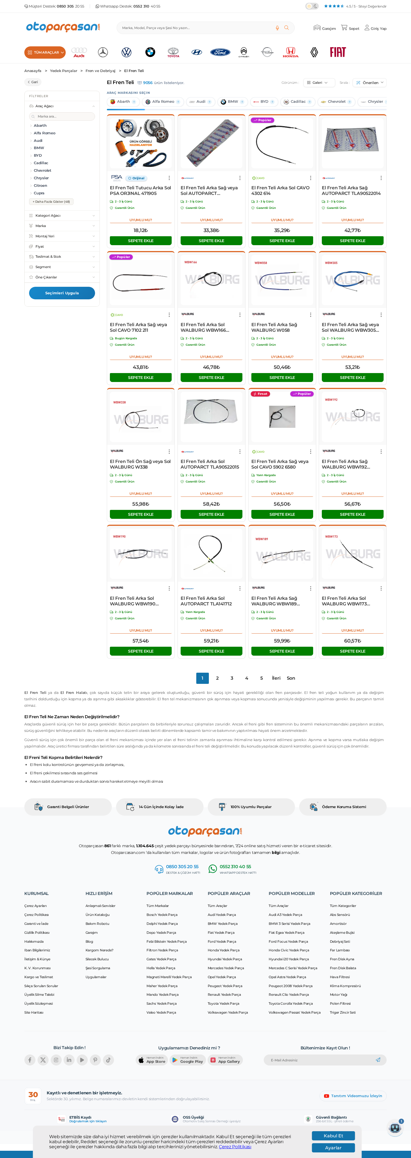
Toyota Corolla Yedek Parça (291, 1003)
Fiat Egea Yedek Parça (286, 932)
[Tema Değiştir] (312, 6)
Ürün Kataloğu (98, 915)
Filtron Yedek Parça (162, 950)
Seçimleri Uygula (62, 293)
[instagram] (56, 1060)
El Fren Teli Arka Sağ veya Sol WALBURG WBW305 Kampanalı (350, 327)
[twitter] (43, 1060)
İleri (276, 678)
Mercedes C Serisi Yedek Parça (293, 968)
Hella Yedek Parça (161, 968)
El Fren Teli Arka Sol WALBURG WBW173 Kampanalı (344, 601)
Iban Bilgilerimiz (37, 950)
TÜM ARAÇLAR (46, 52)
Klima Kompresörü (345, 986)
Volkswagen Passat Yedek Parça (295, 1012)
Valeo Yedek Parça (161, 1012)
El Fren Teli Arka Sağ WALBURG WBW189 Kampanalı (274, 601)
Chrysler (375, 101)
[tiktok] (108, 1060)
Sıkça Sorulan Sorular (41, 986)
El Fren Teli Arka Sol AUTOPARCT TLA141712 (206, 601)
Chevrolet (337, 101)
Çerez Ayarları (35, 906)
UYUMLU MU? (140, 220)
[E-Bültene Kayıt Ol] (378, 1060)
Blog (89, 941)
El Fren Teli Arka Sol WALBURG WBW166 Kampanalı (203, 327)
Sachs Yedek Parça (162, 1003)
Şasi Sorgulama (98, 968)
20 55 (70, 6)
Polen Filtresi (340, 1003)
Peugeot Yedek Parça (225, 986)
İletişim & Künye (37, 959)
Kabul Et (333, 1135)
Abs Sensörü (340, 915)
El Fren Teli (134, 71)
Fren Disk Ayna (342, 959)
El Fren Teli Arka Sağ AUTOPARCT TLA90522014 (351, 190)
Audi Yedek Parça (222, 915)
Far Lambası (340, 950)
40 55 (146, 6)
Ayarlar (333, 1147)
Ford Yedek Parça (222, 941)
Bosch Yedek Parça (162, 915)
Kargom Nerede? (100, 950)
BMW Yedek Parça (223, 923)
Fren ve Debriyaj (100, 71)
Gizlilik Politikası (36, 932)
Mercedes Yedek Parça (226, 968)
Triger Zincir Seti (343, 1012)
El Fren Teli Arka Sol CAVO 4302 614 (280, 190)
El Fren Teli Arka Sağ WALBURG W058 (274, 327)
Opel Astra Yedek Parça (287, 977)
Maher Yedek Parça (162, 986)
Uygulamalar (96, 977)
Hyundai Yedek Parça (225, 959)
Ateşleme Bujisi (342, 932)
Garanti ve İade (36, 923)
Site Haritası (33, 1012)
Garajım (92, 932)
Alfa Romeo (163, 101)
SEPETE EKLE (140, 240)
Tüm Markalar (158, 906)
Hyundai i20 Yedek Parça (289, 959)
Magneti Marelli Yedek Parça (169, 977)
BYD (264, 101)
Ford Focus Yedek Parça (288, 941)
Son (291, 678)
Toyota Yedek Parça (224, 1003)
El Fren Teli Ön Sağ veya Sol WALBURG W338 (140, 464)
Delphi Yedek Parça (162, 923)
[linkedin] (69, 1060)
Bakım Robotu (97, 923)
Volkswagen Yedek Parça (228, 1012)
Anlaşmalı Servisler (100, 906)
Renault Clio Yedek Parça (289, 994)
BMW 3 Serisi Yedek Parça (289, 923)
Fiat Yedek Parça (221, 932)
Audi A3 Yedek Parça (285, 915)
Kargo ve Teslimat (38, 977)
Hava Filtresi (340, 977)
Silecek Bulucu (97, 959)
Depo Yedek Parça (161, 932)
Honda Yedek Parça (224, 950)
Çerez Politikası (235, 1146)
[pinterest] (95, 1060)
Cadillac (298, 101)
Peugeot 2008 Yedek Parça (291, 986)
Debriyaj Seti (340, 941)
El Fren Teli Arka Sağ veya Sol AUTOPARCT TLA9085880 (209, 190)
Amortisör (338, 923)
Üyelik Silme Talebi (39, 994)
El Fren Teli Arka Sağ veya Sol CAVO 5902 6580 (280, 464)
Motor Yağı (339, 994)
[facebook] (30, 1060)
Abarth (123, 101)
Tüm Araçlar (217, 906)
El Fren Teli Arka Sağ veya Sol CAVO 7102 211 (138, 327)
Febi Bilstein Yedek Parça (167, 941)
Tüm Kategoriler (343, 906)
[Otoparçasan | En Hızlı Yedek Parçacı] (63, 28)
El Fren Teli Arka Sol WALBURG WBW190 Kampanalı (132, 601)
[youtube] (82, 1060)
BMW (233, 101)
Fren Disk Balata (343, 968)
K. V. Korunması (37, 968)
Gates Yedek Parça (161, 959)
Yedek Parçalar (63, 71)
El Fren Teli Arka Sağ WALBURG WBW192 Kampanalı (345, 464)
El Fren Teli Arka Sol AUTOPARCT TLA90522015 (210, 464)
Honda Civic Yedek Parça (289, 950)
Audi (201, 101)
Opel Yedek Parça (222, 977)
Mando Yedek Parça (163, 994)
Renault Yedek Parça (224, 994)
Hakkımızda (34, 941)
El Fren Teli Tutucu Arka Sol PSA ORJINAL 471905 (140, 190)
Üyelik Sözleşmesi (38, 1003)
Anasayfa (32, 71)
